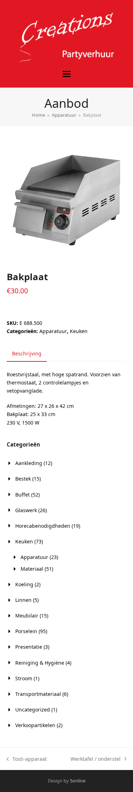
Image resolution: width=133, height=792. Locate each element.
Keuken (79, 331)
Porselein (26, 631)
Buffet (22, 494)
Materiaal (32, 568)
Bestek (23, 478)
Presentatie (28, 646)
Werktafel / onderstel (96, 759)
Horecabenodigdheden (42, 525)
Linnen (23, 600)
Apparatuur (53, 331)
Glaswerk (26, 510)
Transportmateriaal (38, 694)
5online (77, 780)
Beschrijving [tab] (26, 353)
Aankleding (28, 463)
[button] (67, 74)
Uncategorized (32, 709)
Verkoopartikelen (35, 725)
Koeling (24, 584)
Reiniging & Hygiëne (39, 662)
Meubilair (26, 615)
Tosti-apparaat (27, 759)
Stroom (23, 678)
